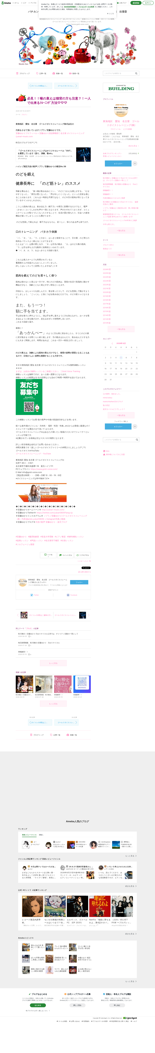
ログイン (148, 3)
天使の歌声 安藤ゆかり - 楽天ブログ (51, 522)
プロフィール (115, 129)
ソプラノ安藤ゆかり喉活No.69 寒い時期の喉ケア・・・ (120, 209)
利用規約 (86, 1021)
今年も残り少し (109, 224)
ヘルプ (134, 1021)
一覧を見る (121, 230)
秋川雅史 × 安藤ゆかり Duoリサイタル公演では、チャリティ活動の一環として (120, 179)
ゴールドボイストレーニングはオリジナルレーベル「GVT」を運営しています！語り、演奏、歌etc (68, 86)
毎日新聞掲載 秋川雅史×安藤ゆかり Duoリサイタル (120, 185)
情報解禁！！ (108, 190)
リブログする (84, 555)
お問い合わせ (75, 1021)
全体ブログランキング (111, 153)
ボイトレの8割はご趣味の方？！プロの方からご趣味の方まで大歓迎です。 (41, 86)
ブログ (24, 114)
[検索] (136, 73)
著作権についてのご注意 (115, 454)
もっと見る (53, 663)
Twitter (36, 595)
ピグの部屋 (127, 129)
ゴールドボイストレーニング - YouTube (33, 453)
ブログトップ (24, 73)
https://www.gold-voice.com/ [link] (44, 469)
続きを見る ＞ (134, 146)
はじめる (38, 1005)
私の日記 (106, 405)
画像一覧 (59, 73)
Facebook (73, 595)
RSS (107, 451)
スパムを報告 (62, 1021)
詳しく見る (77, 1005)
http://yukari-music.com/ (53, 509)
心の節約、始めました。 (112, 394)
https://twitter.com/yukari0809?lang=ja (55, 512)
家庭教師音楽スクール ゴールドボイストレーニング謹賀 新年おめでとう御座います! (121, 215)
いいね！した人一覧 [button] (84, 561)
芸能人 (41, 835)
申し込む (117, 1005)
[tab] (29, 835)
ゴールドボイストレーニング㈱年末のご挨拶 (120, 220)
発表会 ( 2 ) (107, 249)
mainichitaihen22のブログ (113, 401)
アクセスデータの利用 (100, 1021)
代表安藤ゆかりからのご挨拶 (114, 198)
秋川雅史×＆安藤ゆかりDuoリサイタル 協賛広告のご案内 (120, 203)
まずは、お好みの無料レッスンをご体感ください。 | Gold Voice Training (48, 371)
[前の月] (112, 343)
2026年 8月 (121, 343)
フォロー (79, 582)
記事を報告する (86, 572)
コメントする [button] (67, 555)
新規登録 (136, 3)
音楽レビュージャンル (111, 156)
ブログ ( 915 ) (108, 245)
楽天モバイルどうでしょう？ (114, 409)
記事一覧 (42, 73)
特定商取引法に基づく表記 (120, 1021)
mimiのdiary (107, 398)
